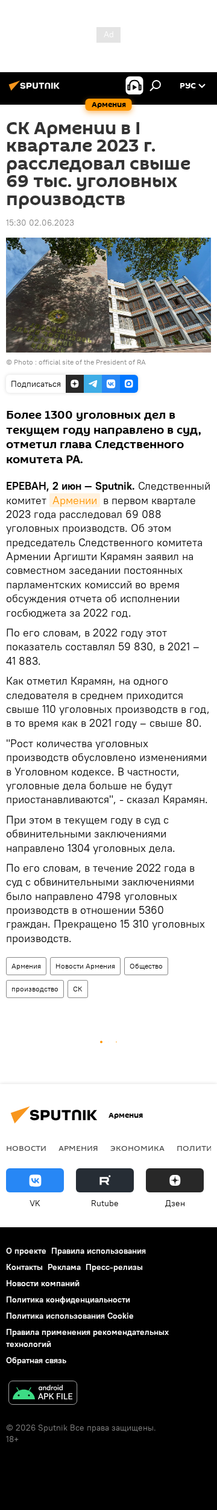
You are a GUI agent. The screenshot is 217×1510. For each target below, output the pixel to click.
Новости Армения (85, 965)
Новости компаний (43, 1283)
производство (34, 988)
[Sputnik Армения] (36, 90)
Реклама (64, 1267)
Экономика (137, 1147)
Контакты (24, 1267)
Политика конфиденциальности (68, 1299)
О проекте (26, 1250)
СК (78, 988)
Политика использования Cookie (70, 1315)
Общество (146, 965)
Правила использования (98, 1250)
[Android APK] (43, 1394)
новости (26, 1147)
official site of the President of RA (92, 361)
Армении (74, 500)
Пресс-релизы (114, 1267)
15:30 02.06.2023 (40, 222)
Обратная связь (36, 1360)
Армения (26, 965)
